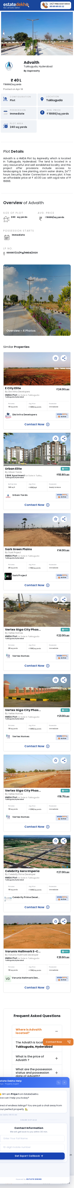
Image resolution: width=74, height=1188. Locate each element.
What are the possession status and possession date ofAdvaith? (34, 1072)
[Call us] (58, 1082)
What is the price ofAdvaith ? (30, 1058)
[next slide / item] (70, 33)
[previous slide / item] (3, 33)
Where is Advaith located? (29, 1031)
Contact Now (54, 1042)
